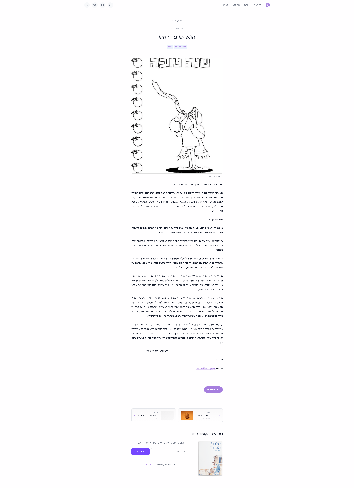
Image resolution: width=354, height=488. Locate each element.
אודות (246, 5)
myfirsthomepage (206, 368)
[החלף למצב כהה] (87, 5)
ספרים (225, 5)
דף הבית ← (177, 20)
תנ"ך (170, 47)
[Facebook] (102, 5)
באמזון (148, 464)
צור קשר (236, 5)
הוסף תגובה (213, 389)
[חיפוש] (110, 5)
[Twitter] (95, 5)
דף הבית (257, 5)
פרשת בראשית (180, 47)
